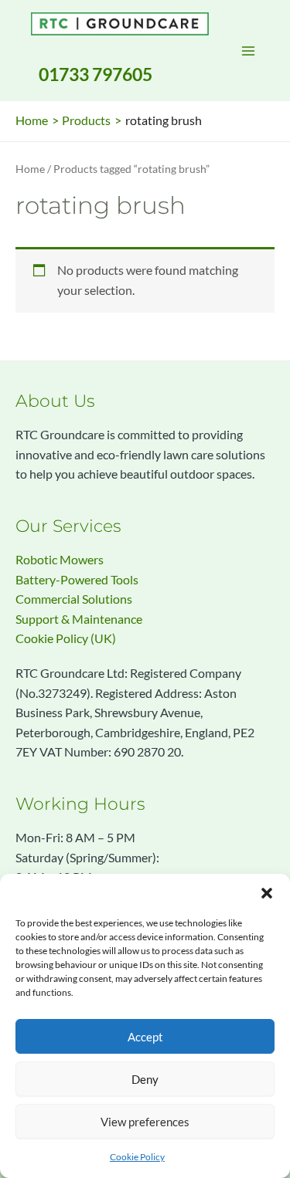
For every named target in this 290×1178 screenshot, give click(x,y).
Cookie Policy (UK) (65, 638)
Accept (145, 1037)
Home (30, 168)
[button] (267, 893)
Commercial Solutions (73, 599)
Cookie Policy (137, 1157)
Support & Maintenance (78, 619)
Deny (145, 1079)
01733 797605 (95, 74)
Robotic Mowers (59, 560)
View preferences (145, 1122)
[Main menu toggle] (248, 51)
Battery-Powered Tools (76, 580)
